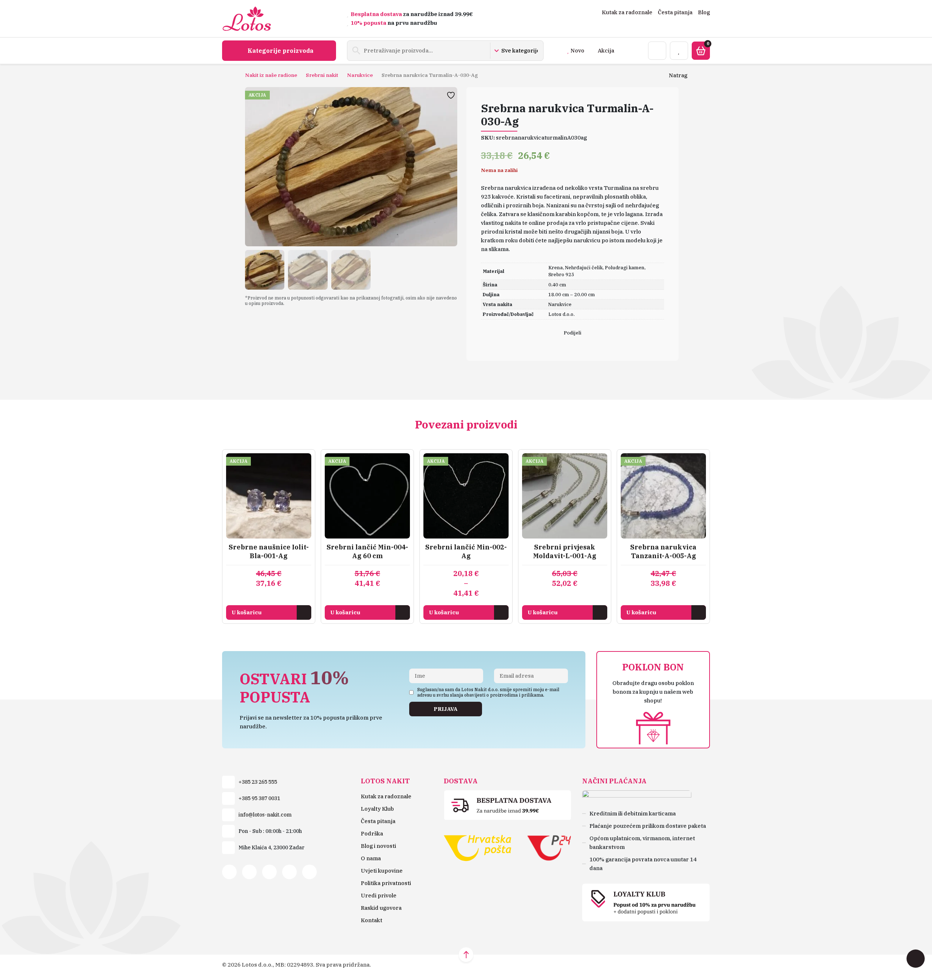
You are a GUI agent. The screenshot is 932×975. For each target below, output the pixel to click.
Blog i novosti (378, 845)
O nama (371, 858)
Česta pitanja (675, 12)
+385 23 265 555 (257, 782)
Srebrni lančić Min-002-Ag (466, 551)
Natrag (678, 75)
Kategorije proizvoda (280, 50)
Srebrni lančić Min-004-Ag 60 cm (367, 551)
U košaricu (247, 612)
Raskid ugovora (381, 907)
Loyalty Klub (377, 808)
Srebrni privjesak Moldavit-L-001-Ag (564, 551)
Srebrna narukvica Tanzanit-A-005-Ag (663, 551)
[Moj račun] (657, 51)
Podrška (372, 833)
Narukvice (360, 75)
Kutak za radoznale (627, 12)
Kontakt (371, 920)
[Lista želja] (679, 51)
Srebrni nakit (322, 75)
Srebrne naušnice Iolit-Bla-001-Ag (269, 551)
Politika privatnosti (386, 883)
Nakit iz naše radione (271, 75)
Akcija (606, 50)
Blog (704, 12)
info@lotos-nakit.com (265, 814)
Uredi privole (378, 895)
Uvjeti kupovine (382, 870)
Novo (577, 50)
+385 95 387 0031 (259, 798)
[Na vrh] (466, 954)
